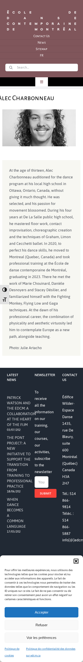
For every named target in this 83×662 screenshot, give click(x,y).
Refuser (41, 625)
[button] (76, 561)
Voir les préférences (41, 638)
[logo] (41, 10)
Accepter (41, 612)
